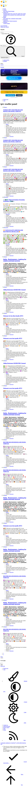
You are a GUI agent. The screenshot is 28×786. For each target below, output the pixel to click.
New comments (11, 18)
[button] (11, 44)
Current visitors (6, 23)
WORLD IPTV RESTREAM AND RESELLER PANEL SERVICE (13, 110)
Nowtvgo (11, 136)
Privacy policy (6, 727)
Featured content (6, 13)
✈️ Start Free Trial (10, 95)
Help (4, 728)
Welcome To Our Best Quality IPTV (13, 316)
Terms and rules (6, 726)
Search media (18, 18)
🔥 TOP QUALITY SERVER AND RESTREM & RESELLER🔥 (13, 230)
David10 (8, 214)
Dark (25, 722)
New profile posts (18, 14)
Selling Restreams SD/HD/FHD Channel (14, 289)
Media (4, 17)
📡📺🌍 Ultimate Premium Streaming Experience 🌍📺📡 (14, 200)
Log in (2, 64)
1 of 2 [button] (2, 658)
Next (2, 656)
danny (7, 124)
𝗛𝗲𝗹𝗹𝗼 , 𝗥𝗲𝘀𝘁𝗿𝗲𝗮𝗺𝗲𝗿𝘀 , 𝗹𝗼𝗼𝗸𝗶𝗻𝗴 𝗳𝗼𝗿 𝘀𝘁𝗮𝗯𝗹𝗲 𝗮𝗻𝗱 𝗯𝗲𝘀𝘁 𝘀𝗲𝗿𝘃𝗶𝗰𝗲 (14, 260)
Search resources (13, 21)
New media (17, 13)
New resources (11, 14)
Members (5, 22)
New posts (5, 11)
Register (5, 61)
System (25, 702)
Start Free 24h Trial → (14, 78)
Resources (5, 19)
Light (25, 712)
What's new (5, 12)
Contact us (5, 725)
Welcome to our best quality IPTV (12, 338)
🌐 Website (19, 95)
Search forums (11, 11)
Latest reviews (6, 21)
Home (4, 8)
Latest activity (6, 60)
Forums (5, 10)
